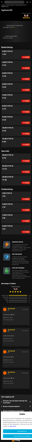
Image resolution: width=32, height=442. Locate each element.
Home (3, 5)
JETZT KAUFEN (26, 57)
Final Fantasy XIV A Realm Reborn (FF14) (16, 5)
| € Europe (17, 440)
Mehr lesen (13, 426)
